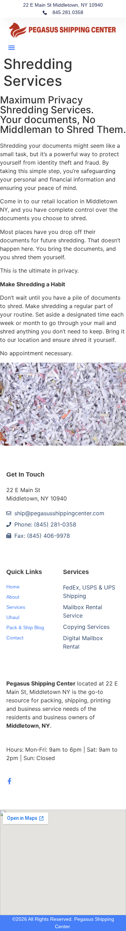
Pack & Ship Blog (25, 627)
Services (15, 607)
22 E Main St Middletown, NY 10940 (63, 5)
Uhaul (12, 617)
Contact (14, 637)
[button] (11, 47)
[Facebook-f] (9, 781)
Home (13, 586)
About (12, 597)
